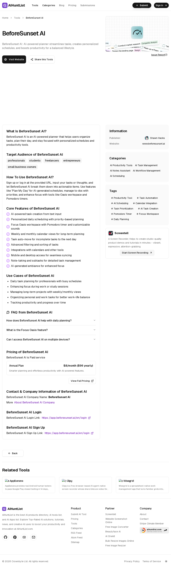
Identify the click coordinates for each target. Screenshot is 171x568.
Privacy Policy (132, 561)
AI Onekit (110, 536)
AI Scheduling (117, 175)
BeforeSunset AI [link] (34, 17)
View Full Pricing (80, 380)
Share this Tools (44, 59)
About (143, 514)
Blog (61, 5)
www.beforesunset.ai (153, 143)
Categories (48, 5)
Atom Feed (76, 537)
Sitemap (75, 542)
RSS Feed (76, 532)
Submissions (87, 5)
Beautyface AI (113, 531)
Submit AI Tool (78, 514)
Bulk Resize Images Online (119, 540)
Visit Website (16, 59)
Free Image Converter (117, 526)
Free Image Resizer (115, 545)
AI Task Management (146, 165)
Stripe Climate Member (152, 523)
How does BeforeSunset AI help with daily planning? (38, 320)
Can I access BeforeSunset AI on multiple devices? (38, 339)
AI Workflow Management (146, 170)
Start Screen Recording (135, 252)
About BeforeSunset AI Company (34, 402)
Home (5, 17)
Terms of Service (151, 561)
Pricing (72, 5)
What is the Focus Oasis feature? (27, 330)
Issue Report (158, 54)
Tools (35, 5)
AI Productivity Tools (121, 165)
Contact (144, 518)
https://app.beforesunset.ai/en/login (64, 418)
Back (15, 453)
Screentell (110, 514)
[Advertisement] (85, 96)
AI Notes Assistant (120, 170)
